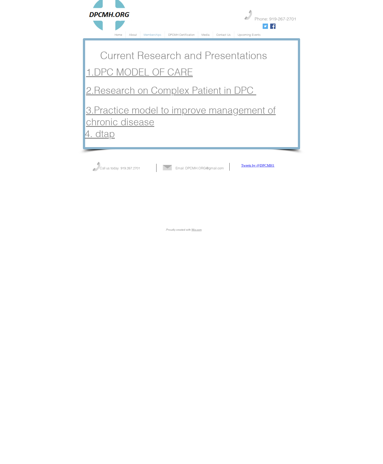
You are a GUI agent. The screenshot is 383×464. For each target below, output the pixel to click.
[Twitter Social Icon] (265, 26)
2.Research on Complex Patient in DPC (171, 90)
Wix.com (197, 229)
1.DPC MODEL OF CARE (139, 72)
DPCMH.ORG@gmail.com (204, 168)
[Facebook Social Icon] (273, 26)
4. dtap (100, 134)
